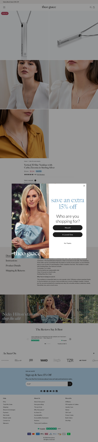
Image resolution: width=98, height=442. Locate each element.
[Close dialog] (84, 185)
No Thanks (67, 243)
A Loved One (67, 235)
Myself (68, 228)
